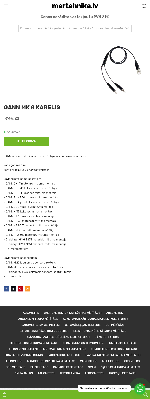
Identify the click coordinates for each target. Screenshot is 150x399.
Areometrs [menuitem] (114, 313)
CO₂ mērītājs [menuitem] (115, 325)
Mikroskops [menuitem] (88, 361)
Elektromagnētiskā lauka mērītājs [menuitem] (99, 331)
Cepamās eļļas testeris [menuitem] (83, 325)
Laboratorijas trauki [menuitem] (64, 355)
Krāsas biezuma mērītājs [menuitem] (24, 355)
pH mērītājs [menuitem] (39, 367)
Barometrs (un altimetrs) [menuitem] (40, 325)
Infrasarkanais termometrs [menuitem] (83, 343)
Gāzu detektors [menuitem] (107, 337)
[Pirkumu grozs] (4, 394)
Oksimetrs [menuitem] (132, 361)
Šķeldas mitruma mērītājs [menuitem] (120, 367)
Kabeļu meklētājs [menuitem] (122, 343)
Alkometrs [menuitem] (31, 313)
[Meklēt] (145, 394)
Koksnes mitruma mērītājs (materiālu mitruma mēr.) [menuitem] (47, 349)
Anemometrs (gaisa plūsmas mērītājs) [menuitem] (73, 313)
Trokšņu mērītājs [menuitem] (122, 373)
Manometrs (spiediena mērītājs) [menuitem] (51, 361)
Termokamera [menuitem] (69, 373)
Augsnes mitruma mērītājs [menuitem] (38, 319)
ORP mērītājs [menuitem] (15, 367)
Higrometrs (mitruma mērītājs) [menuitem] (33, 343)
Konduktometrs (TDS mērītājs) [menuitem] (114, 349)
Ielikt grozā (26, 141)
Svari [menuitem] (92, 367)
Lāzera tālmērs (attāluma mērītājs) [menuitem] (112, 355)
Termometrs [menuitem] (94, 373)
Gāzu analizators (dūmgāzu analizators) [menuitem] (58, 337)
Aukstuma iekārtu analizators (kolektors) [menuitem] (95, 319)
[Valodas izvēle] (144, 6)
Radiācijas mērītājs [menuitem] (68, 367)
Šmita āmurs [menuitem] (24, 373)
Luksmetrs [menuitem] (14, 361)
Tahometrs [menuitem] (46, 373)
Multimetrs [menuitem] (110, 361)
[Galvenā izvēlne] (6, 6)
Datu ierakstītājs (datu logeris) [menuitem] (44, 331)
